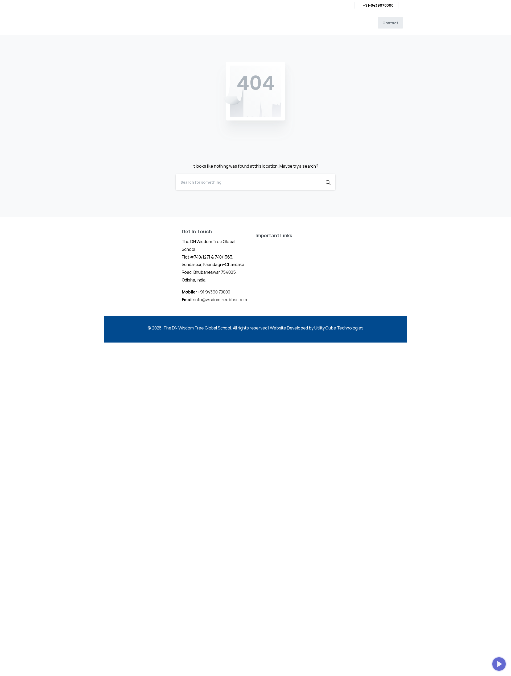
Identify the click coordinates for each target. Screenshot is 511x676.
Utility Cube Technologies (339, 328)
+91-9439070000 (378, 5)
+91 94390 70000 (214, 292)
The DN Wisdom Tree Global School (197, 328)
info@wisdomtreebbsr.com (221, 300)
